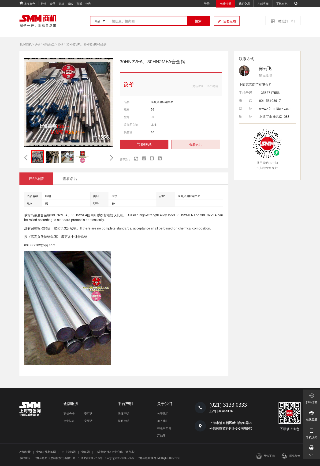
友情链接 (25, 452)
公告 (88, 3)
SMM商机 (25, 44)
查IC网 (85, 452)
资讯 (52, 3)
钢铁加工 (49, 44)
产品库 (161, 435)
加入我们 (162, 421)
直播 (79, 3)
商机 (61, 3)
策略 (70, 3)
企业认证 (69, 421)
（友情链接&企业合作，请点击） (116, 452)
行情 (43, 3)
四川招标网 (69, 452)
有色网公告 (164, 428)
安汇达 (88, 413)
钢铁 (37, 44)
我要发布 (229, 21)
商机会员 (69, 413)
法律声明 (123, 413)
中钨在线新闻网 (46, 452)
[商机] (37, 21)
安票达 (88, 421)
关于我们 (162, 413)
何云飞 (265, 68)
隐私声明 (123, 421)
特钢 (60, 44)
